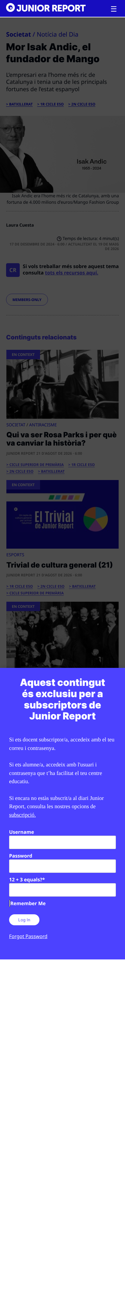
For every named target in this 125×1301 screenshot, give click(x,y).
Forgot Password (28, 936)
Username (21, 832)
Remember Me (28, 903)
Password (20, 855)
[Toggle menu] (114, 9)
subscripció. (22, 815)
